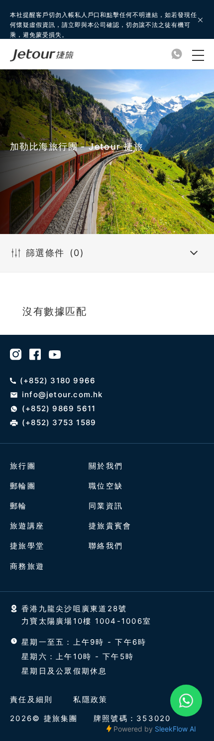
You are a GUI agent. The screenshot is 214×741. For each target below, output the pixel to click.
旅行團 (23, 466)
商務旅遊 (27, 566)
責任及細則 (31, 699)
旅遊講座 (27, 525)
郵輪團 (23, 486)
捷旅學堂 (27, 545)
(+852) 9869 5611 (59, 408)
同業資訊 (106, 505)
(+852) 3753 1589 (59, 422)
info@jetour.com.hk (62, 394)
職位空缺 (106, 486)
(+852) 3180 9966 (58, 380)
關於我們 (106, 466)
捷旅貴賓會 (110, 525)
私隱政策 (90, 699)
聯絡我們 (106, 545)
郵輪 (18, 505)
